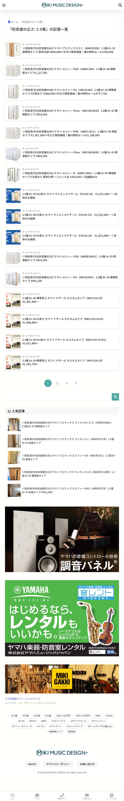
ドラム (41, 726)
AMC (99, 715)
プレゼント (56, 726)
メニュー (12, 798)
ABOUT (32, 764)
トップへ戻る (111, 798)
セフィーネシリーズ (22, 726)
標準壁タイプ (56, 731)
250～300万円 (83, 715)
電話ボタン (62, 798)
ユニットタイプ (75, 726)
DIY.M (33, 720)
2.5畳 (37, 715)
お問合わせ (87, 798)
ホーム (37, 798)
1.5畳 (14, 715)
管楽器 (72, 731)
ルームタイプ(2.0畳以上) (100, 726)
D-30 (22, 720)
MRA (44, 720)
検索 (115, 396)
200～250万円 (64, 715)
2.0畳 (26, 715)
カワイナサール (79, 720)
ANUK (110, 715)
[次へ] (76, 383)
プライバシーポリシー (58, 764)
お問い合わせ (87, 764)
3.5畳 (48, 715)
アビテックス (59, 720)
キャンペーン (99, 720)
